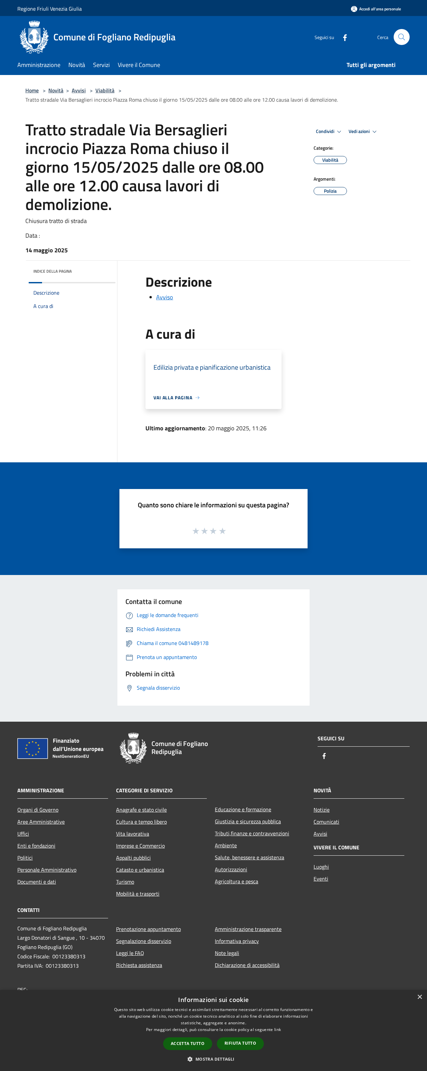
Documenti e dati (36, 882)
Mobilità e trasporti (137, 894)
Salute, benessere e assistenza (249, 857)
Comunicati (326, 822)
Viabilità (104, 90)
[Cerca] (402, 37)
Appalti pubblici (133, 858)
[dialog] (213, 1030)
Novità (55, 90)
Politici (25, 858)
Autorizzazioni (231, 869)
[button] (213, 1059)
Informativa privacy (237, 941)
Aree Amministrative (41, 822)
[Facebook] (342, 36)
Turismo (125, 882)
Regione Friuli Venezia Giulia (49, 9)
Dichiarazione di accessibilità (247, 965)
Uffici (23, 834)
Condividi (325, 131)
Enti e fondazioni (36, 846)
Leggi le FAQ (130, 953)
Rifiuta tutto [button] (240, 1043)
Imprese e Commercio (140, 846)
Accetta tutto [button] (187, 1043)
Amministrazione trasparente (248, 929)
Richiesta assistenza (139, 965)
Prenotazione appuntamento (148, 929)
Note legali (227, 953)
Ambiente (226, 845)
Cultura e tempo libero (141, 822)
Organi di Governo (37, 810)
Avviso (164, 297)
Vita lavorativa (132, 834)
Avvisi (79, 90)
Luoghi (321, 867)
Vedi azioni (360, 131)
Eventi (321, 879)
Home (32, 90)
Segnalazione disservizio (143, 941)
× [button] (419, 997)
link (277, 1029)
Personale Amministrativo (46, 870)
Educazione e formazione (243, 809)
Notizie (322, 810)
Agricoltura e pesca (236, 881)
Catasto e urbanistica (140, 870)
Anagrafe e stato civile (141, 810)
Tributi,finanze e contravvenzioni (252, 833)
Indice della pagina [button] (52, 271)
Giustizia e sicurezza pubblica (248, 821)
